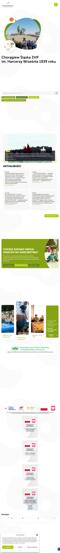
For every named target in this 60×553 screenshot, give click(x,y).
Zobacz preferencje (32, 547)
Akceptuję (7, 547)
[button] (59, 549)
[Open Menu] (56, 4)
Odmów (20, 547)
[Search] (56, 93)
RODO (20, 550)
